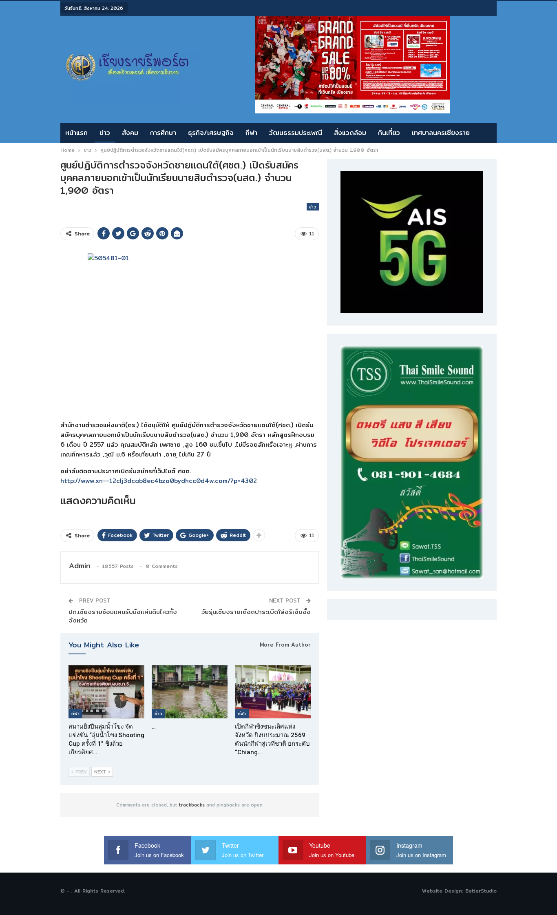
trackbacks (192, 805)
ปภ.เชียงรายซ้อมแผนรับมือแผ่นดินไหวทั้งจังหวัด (123, 616)
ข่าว (104, 133)
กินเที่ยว (389, 133)
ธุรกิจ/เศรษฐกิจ (211, 133)
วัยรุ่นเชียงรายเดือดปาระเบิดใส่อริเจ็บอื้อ (256, 611)
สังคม (130, 133)
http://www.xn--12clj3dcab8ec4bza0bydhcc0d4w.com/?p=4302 (158, 480)
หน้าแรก (76, 133)
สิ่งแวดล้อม (350, 133)
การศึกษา (163, 133)
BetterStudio (481, 891)
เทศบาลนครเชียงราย (441, 133)
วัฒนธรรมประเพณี (295, 133)
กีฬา (251, 133)
